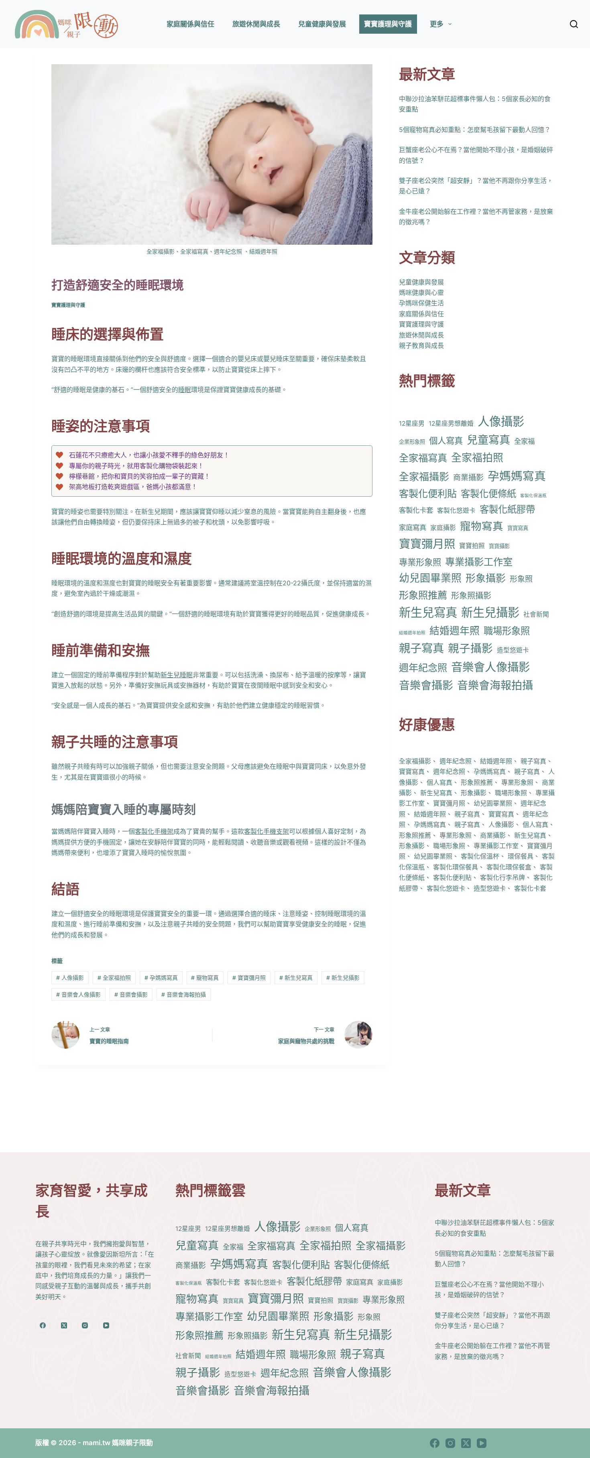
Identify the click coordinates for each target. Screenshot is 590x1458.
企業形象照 (412, 442)
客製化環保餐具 (455, 867)
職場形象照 (507, 631)
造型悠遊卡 (513, 650)
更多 (437, 24)
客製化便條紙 (488, 494)
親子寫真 (421, 648)
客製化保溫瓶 (533, 495)
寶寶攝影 (499, 546)
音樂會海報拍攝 (183, 994)
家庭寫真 (412, 527)
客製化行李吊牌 (502, 877)
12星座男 (412, 423)
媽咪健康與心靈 (421, 292)
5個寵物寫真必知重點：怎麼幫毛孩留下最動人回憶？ (475, 130)
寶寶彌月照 (249, 977)
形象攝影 (486, 578)
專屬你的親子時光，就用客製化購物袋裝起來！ (136, 466)
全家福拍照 (114, 977)
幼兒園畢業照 (430, 578)
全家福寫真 (423, 458)
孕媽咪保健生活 (421, 303)
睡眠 (184, 390)
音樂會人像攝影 (78, 994)
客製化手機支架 (266, 831)
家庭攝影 (443, 527)
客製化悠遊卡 (456, 510)
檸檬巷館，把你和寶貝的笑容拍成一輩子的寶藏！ (139, 476)
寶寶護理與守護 (388, 24)
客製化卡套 (416, 510)
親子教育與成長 (421, 345)
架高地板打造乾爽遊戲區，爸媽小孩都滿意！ (133, 487)
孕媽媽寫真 (161, 977)
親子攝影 (470, 648)
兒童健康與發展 (322, 24)
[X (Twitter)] (64, 1325)
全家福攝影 (424, 477)
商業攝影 (468, 477)
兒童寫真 (488, 440)
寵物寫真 (205, 977)
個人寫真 (446, 440)
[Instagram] (85, 1325)
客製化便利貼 (428, 493)
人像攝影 (70, 977)
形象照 (521, 579)
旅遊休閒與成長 (256, 24)
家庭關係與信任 (190, 24)
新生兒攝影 (343, 977)
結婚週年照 (454, 631)
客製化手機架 (154, 831)
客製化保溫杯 (480, 856)
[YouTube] (106, 1325)
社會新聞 (536, 614)
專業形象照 (420, 562)
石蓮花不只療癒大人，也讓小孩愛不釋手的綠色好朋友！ (149, 455)
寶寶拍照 (472, 546)
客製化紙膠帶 (507, 509)
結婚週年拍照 (412, 633)
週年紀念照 (423, 668)
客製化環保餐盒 (508, 867)
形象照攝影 (471, 596)
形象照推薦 (423, 595)
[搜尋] (574, 24)
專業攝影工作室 (479, 562)
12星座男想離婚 (451, 423)
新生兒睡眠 (177, 675)
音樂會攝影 (131, 994)
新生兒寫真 (296, 977)
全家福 (524, 441)
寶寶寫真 (517, 527)
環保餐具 (520, 856)
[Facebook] (43, 1325)
